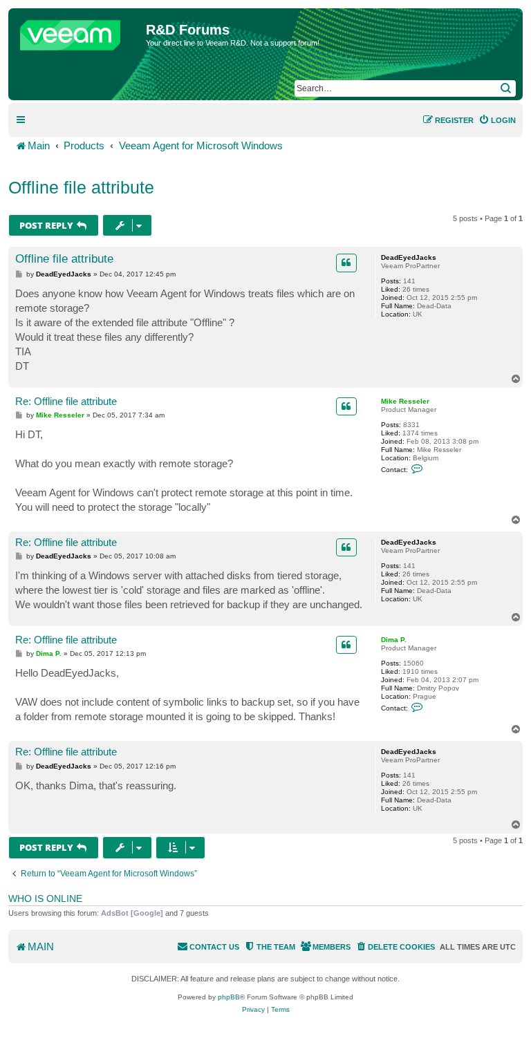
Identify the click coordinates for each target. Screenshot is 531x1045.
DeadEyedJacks (408, 257)
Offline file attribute (81, 187)
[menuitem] (497, 120)
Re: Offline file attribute (66, 401)
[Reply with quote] (346, 263)
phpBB (229, 997)
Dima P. (394, 639)
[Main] (79, 32)
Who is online (45, 898)
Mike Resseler (405, 401)
